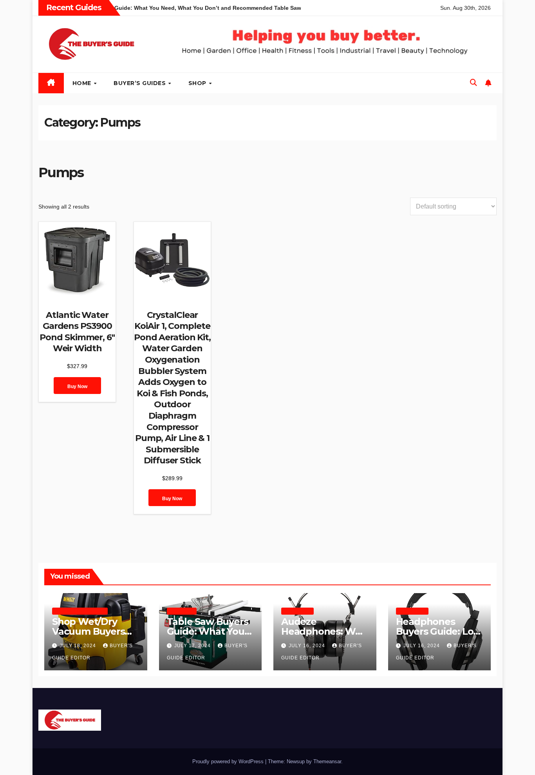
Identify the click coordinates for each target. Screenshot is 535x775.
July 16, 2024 (308, 645)
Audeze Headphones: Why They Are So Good (324, 631)
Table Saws (181, 611)
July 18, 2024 (79, 645)
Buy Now (77, 386)
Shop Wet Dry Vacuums (79, 611)
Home (82, 83)
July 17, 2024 (193, 645)
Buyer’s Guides (141, 83)
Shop (198, 83)
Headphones (297, 611)
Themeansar (327, 761)
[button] (473, 83)
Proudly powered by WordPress (228, 761)
